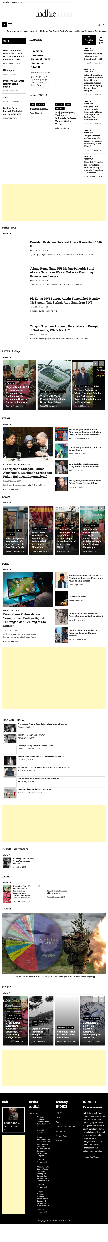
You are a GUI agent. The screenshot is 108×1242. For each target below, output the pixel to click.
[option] (54, 67)
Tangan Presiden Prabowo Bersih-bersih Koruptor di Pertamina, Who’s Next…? (93, 140)
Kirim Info (60, 1131)
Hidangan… (9, 70)
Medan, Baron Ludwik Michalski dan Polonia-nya (13, 111)
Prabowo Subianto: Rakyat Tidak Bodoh (13, 83)
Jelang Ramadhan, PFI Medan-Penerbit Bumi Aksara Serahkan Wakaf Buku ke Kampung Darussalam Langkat (94, 83)
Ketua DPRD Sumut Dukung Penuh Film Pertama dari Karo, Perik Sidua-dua (40, 540)
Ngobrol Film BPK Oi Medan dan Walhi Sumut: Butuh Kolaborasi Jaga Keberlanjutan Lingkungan (92, 538)
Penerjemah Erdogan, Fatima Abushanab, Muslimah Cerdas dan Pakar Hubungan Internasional (27, 472)
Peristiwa (40, 105)
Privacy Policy (62, 1136)
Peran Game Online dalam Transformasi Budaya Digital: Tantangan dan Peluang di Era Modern (24, 620)
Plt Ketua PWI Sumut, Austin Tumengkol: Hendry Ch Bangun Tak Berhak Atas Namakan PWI (94, 113)
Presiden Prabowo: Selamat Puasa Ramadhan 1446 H (41, 59)
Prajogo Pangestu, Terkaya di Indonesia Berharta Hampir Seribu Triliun (65, 118)
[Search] (103, 25)
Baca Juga (101, 41)
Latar (25, 380)
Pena (5, 610)
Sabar (6, 97)
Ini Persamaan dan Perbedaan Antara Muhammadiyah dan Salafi (86, 614)
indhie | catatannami (65, 1127)
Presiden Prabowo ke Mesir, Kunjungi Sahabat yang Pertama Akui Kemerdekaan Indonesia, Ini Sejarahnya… (88, 396)
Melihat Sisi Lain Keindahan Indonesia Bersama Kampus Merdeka (83, 633)
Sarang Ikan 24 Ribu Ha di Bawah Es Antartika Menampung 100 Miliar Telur (92, 1030)
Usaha (59, 1117)
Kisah (68, 105)
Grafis (9, 1015)
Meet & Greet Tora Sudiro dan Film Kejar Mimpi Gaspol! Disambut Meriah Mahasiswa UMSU (66, 538)
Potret (19, 1019)
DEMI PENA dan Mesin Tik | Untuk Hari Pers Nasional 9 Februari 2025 (13, 55)
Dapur (59, 1113)
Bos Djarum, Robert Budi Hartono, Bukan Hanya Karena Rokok (85, 481)
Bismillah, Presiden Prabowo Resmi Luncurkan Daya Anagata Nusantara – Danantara (93, 167)
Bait (32, 105)
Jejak (18, 380)
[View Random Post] (98, 25)
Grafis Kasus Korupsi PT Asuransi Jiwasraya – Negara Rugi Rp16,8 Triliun (13, 1030)
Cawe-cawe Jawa (77, 596)
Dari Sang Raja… (39, 108)
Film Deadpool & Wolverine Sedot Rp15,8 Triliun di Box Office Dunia (15, 543)
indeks (5, 233)
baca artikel (8, 489)
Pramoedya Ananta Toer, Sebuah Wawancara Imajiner (23, 860)
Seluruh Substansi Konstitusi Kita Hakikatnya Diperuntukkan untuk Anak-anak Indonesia (86, 578)
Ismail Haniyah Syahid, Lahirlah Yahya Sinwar (85, 448)
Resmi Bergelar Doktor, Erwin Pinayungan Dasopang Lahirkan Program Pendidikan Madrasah (85, 432)
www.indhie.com (92, 1157)
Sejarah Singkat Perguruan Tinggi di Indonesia (40, 1033)
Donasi (59, 1122)
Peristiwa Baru (89, 41)
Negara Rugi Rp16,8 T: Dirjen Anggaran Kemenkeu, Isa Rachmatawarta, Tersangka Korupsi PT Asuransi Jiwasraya (18, 395)
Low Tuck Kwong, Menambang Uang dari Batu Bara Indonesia (84, 465)
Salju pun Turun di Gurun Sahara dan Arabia (66, 1034)
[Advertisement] (54, 202)
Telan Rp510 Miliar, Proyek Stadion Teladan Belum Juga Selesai (53, 398)
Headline (59, 105)
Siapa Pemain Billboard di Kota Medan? (57, 892)
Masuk (59, 1140)
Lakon (18, 531)
